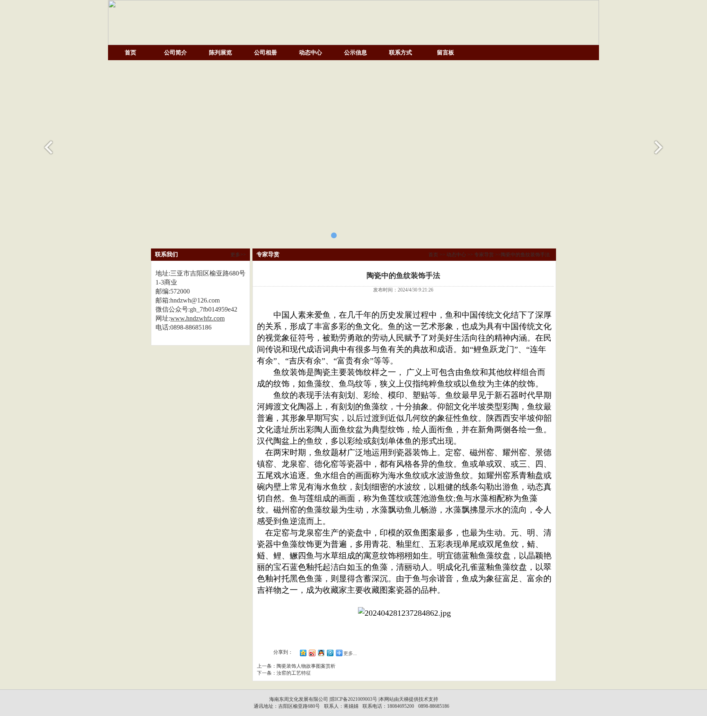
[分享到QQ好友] (320, 653)
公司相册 (265, 53)
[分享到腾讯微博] (329, 653)
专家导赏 (484, 254)
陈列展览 (220, 53)
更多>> (238, 254)
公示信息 (355, 53)
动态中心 (310, 53)
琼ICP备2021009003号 (353, 699)
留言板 (445, 53)
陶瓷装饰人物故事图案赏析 (306, 666)
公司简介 (175, 53)
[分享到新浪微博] (311, 653)
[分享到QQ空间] (302, 653)
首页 (130, 53)
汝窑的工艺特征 (294, 673)
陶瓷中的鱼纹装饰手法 (525, 254)
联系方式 (400, 53)
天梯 (404, 699)
